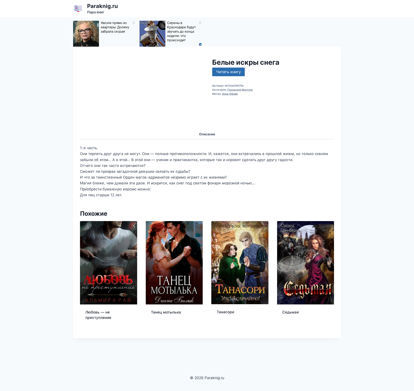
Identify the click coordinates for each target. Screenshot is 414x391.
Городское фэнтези (240, 89)
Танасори (225, 312)
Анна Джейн (230, 93)
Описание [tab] (207, 134)
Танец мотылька (166, 312)
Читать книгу (228, 72)
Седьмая (290, 312)
